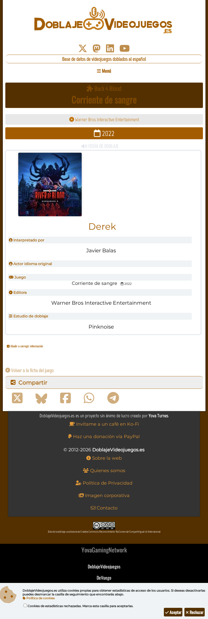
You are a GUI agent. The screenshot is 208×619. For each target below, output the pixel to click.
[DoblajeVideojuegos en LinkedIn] (110, 48)
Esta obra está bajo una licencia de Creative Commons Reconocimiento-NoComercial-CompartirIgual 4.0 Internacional (104, 531)
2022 (107, 133)
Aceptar (175, 612)
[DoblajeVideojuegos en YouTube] (124, 48)
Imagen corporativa (107, 495)
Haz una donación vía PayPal (106, 436)
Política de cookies (40, 598)
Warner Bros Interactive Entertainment (106, 119)
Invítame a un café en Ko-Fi (107, 424)
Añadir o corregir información (26, 346)
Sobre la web (106, 458)
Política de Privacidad (106, 483)
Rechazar (196, 612)
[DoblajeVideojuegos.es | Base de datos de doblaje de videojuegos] (104, 20)
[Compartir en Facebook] (65, 398)
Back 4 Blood (107, 88)
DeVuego (104, 577)
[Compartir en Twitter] (17, 398)
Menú (106, 70)
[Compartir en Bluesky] (41, 398)
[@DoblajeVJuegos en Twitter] (83, 48)
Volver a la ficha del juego (32, 370)
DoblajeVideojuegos (104, 566)
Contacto (106, 508)
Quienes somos (107, 470)
